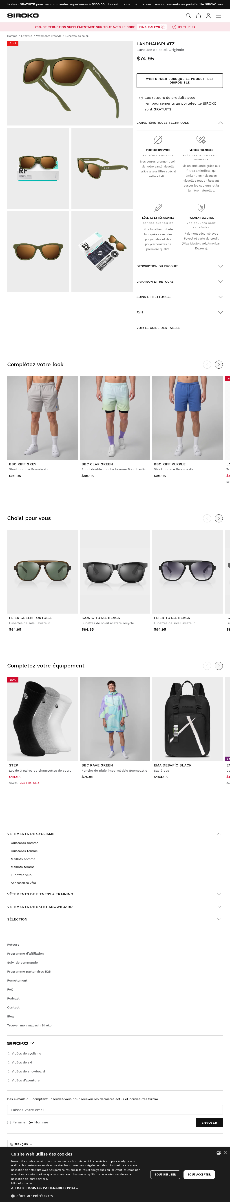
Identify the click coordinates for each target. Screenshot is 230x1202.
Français (21, 1144)
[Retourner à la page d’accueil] (23, 15)
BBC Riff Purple (170, 464)
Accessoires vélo (23, 883)
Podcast (13, 998)
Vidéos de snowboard (28, 1071)
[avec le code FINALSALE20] (163, 27)
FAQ (10, 989)
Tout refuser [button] (165, 1174)
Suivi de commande (22, 962)
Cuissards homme (24, 843)
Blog (10, 1016)
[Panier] (198, 15)
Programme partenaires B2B (29, 971)
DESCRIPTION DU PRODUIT (157, 266)
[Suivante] (219, 365)
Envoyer (209, 1122)
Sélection (17, 919)
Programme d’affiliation (25, 953)
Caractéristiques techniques (163, 122)
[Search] (188, 15)
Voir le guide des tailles (158, 328)
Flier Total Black (172, 618)
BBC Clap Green (97, 464)
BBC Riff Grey (22, 464)
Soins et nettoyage (154, 297)
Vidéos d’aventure (26, 1080)
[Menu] (218, 15)
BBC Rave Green (97, 765)
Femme (19, 1122)
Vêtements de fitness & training (40, 894)
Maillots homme (23, 859)
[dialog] (115, 1174)
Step (13, 765)
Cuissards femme (24, 851)
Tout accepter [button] (199, 1174)
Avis (140, 312)
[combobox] (219, 1153)
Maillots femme (23, 867)
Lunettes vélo (21, 875)
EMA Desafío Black (173, 765)
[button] (78, 1187)
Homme (41, 1122)
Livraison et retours (155, 281)
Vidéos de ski (22, 1062)
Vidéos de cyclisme (26, 1053)
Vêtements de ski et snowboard (40, 907)
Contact (13, 1007)
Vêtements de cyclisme (30, 834)
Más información (22, 1183)
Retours (13, 944)
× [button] (225, 1152)
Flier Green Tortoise (30, 618)
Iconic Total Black (101, 618)
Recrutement (17, 980)
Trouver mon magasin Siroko (29, 1025)
